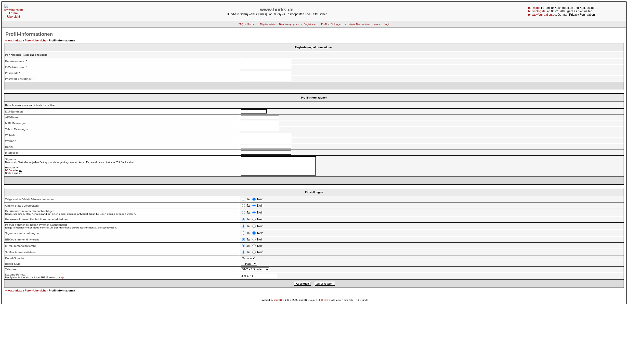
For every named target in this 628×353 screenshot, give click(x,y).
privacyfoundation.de (542, 14)
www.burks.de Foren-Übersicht (25, 40)
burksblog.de (537, 11)
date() (60, 277)
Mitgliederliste (267, 24)
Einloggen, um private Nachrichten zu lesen (355, 24)
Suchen (251, 24)
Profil (324, 24)
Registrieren (310, 24)
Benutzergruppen (289, 24)
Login (387, 24)
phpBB (278, 300)
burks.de (534, 8)
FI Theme (323, 300)
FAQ (240, 24)
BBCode (10, 170)
